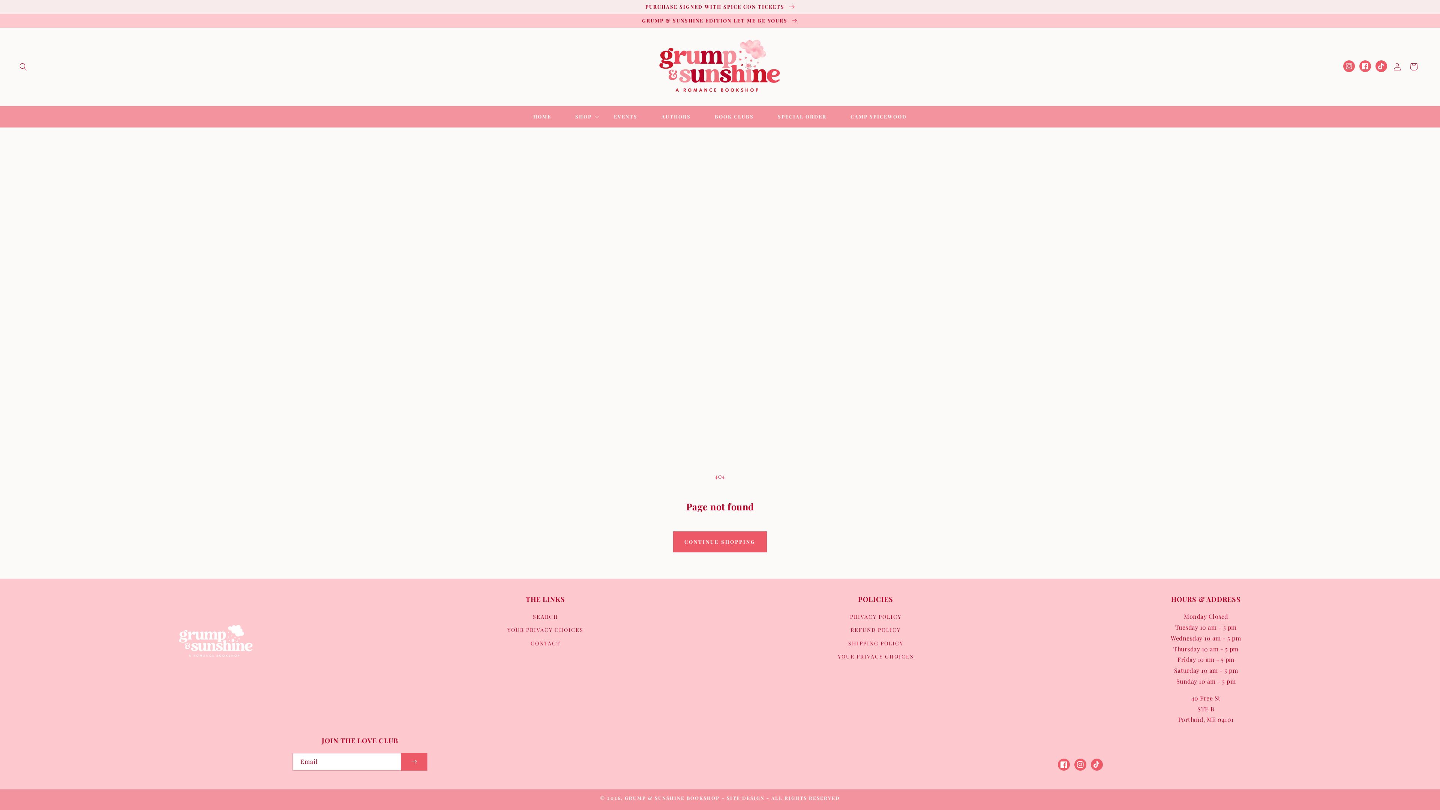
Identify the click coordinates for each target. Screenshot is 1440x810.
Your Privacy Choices (545, 629)
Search (545, 616)
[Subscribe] (414, 762)
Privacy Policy (876, 616)
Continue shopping (720, 541)
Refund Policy (875, 629)
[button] (23, 66)
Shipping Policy (875, 643)
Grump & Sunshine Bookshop (672, 798)
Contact (546, 643)
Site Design (746, 798)
